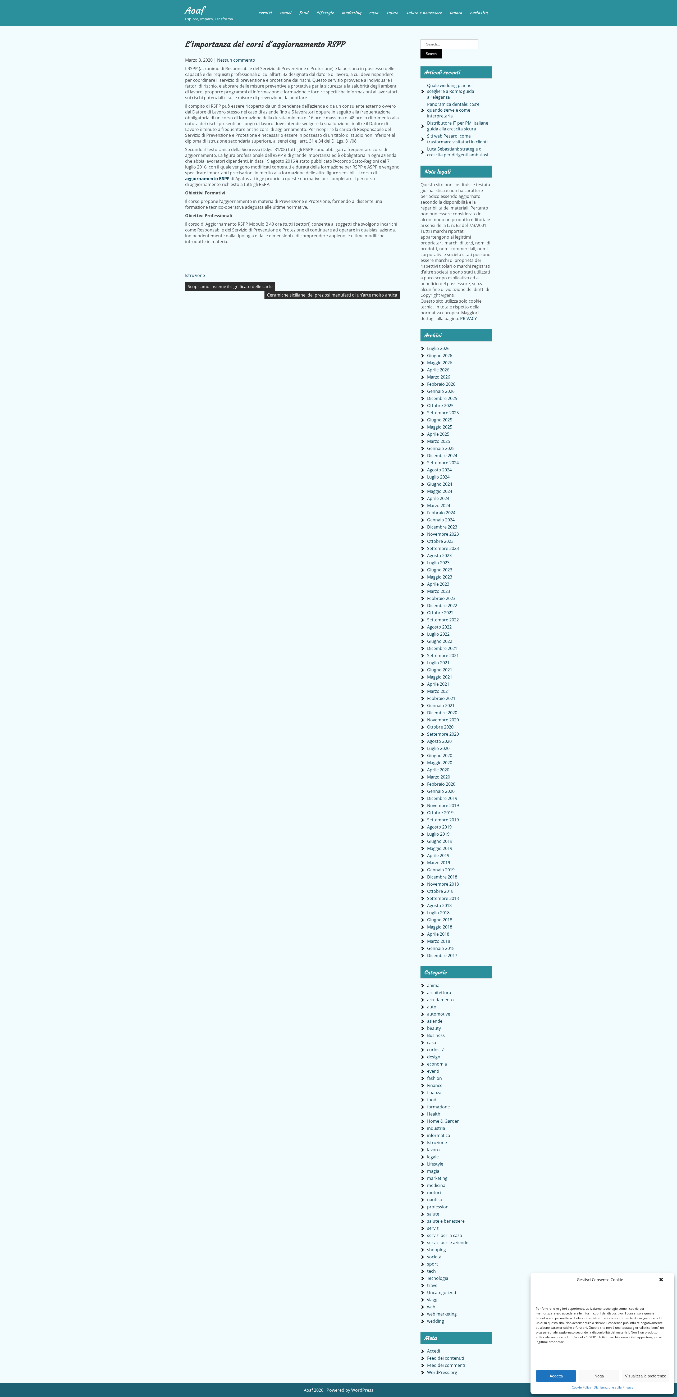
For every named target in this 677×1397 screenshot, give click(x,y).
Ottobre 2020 (440, 727)
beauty (434, 1028)
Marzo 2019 (438, 863)
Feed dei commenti (446, 1365)
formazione (438, 1107)
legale (433, 1157)
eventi (433, 1071)
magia (433, 1171)
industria (436, 1128)
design (433, 1057)
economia (437, 1064)
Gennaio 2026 (441, 391)
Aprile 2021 (438, 684)
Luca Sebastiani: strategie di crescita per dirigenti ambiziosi (457, 152)
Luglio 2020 (438, 748)
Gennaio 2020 (441, 791)
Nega (599, 1376)
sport (432, 1264)
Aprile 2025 (438, 434)
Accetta (556, 1376)
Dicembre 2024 (442, 455)
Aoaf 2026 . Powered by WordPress (338, 1390)
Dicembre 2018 (442, 877)
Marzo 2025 (438, 441)
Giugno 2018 (439, 920)
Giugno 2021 (439, 670)
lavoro (456, 12)
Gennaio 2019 (441, 870)
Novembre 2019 (443, 805)
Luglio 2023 (438, 563)
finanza (434, 1092)
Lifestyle (325, 12)
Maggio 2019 (439, 848)
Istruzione (195, 275)
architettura (439, 992)
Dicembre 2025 (442, 398)
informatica (438, 1135)
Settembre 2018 (443, 898)
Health (433, 1114)
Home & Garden (443, 1121)
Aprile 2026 (438, 370)
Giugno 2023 (439, 570)
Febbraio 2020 (441, 784)
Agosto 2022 (439, 627)
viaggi (432, 1300)
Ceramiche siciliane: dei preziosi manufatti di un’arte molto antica (332, 295)
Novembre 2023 (443, 534)
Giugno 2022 (439, 641)
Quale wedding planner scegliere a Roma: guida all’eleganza (450, 91)
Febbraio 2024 (441, 513)
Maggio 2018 (439, 927)
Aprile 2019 (438, 855)
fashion (434, 1078)
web (431, 1307)
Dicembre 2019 (442, 798)
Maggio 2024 (439, 491)
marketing (352, 12)
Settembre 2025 (443, 413)
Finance (434, 1085)
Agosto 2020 (439, 741)
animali (434, 985)
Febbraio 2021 (441, 698)
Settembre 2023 (443, 548)
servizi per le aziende (447, 1242)
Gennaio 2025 (441, 448)
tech (431, 1271)
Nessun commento (236, 60)
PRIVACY (468, 318)
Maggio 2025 (439, 427)
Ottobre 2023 (440, 541)
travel (285, 12)
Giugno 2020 (439, 755)
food (304, 12)
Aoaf (195, 10)
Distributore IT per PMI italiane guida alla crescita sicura (457, 126)
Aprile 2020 (438, 770)
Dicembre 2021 (442, 648)
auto (431, 1007)
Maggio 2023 (439, 577)
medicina (436, 1185)
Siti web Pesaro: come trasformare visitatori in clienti (457, 139)
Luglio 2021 (438, 663)
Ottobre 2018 (440, 891)
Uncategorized (441, 1292)
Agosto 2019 (439, 827)
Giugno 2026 (439, 355)
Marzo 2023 (438, 591)
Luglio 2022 (438, 634)
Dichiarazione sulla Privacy (613, 1387)
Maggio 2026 (439, 363)
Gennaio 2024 (441, 520)
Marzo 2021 (438, 691)
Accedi (433, 1351)
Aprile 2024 (438, 498)
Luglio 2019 (438, 834)
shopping (436, 1250)
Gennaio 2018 (441, 948)
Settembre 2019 (443, 820)
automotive (438, 1014)
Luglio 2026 (438, 348)
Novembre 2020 (443, 720)
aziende (434, 1021)
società (434, 1257)
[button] (661, 1279)
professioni (438, 1207)
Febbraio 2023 (441, 598)
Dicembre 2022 (442, 605)
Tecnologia (437, 1278)
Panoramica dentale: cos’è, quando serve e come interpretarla (454, 110)
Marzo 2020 (438, 777)
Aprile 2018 (438, 934)
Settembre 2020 (443, 734)
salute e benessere (424, 12)
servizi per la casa (444, 1235)
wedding (435, 1321)
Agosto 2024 (439, 470)
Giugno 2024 (439, 484)
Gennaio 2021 (441, 705)
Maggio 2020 (439, 763)
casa (373, 12)
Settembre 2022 (443, 620)
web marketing (442, 1314)
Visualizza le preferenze (645, 1376)
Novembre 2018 (443, 884)
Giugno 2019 (439, 841)
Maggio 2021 (439, 677)
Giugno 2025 (439, 420)
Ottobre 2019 (440, 813)
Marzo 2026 (438, 377)
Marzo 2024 (438, 505)
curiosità (479, 12)
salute (392, 12)
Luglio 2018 (438, 913)
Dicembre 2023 (442, 527)
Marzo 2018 (438, 941)
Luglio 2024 (438, 477)
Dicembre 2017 (442, 955)
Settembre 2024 (443, 463)
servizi (265, 12)
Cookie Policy (581, 1387)
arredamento (440, 1000)
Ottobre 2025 (440, 405)
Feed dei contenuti (445, 1358)
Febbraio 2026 (441, 384)
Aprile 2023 (438, 584)
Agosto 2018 (439, 905)
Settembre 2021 (443, 655)
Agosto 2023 (439, 555)
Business (436, 1035)
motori (434, 1192)
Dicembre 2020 (442, 713)
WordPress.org (442, 1372)
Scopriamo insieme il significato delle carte (230, 286)
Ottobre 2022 (440, 613)
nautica (434, 1200)
